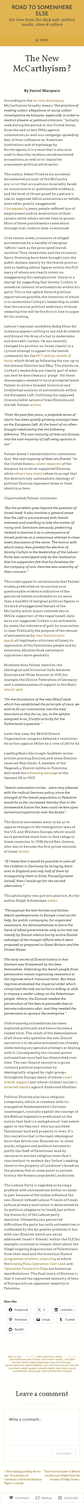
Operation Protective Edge (26, 1268)
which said (13, 689)
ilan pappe (14, 1368)
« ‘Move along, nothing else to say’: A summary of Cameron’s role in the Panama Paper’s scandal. (22, 1477)
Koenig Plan (20, 1264)
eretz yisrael (63, 1362)
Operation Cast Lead (49, 1264)
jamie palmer (29, 1368)
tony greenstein (51, 1371)
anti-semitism (45, 1357)
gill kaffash (52, 1365)
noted (15, 184)
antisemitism (18, 1359)
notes (52, 900)
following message (42, 773)
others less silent (28, 473)
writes (35, 405)
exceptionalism (14, 1365)
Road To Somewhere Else (42, 10)
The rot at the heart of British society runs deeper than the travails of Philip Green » (62, 1475)
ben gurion (33, 1359)
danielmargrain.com (41, 1362)
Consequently (15, 208)
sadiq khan (34, 1371)
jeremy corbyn (46, 1368)
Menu (44, 40)
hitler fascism (69, 1365)
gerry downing (34, 1365)
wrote (23, 851)
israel (59, 1357)
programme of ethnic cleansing (30, 1259)
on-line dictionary (48, 100)
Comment (63, 1453)
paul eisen (62, 1368)
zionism (67, 1371)
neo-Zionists (46, 635)
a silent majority (47, 464)
